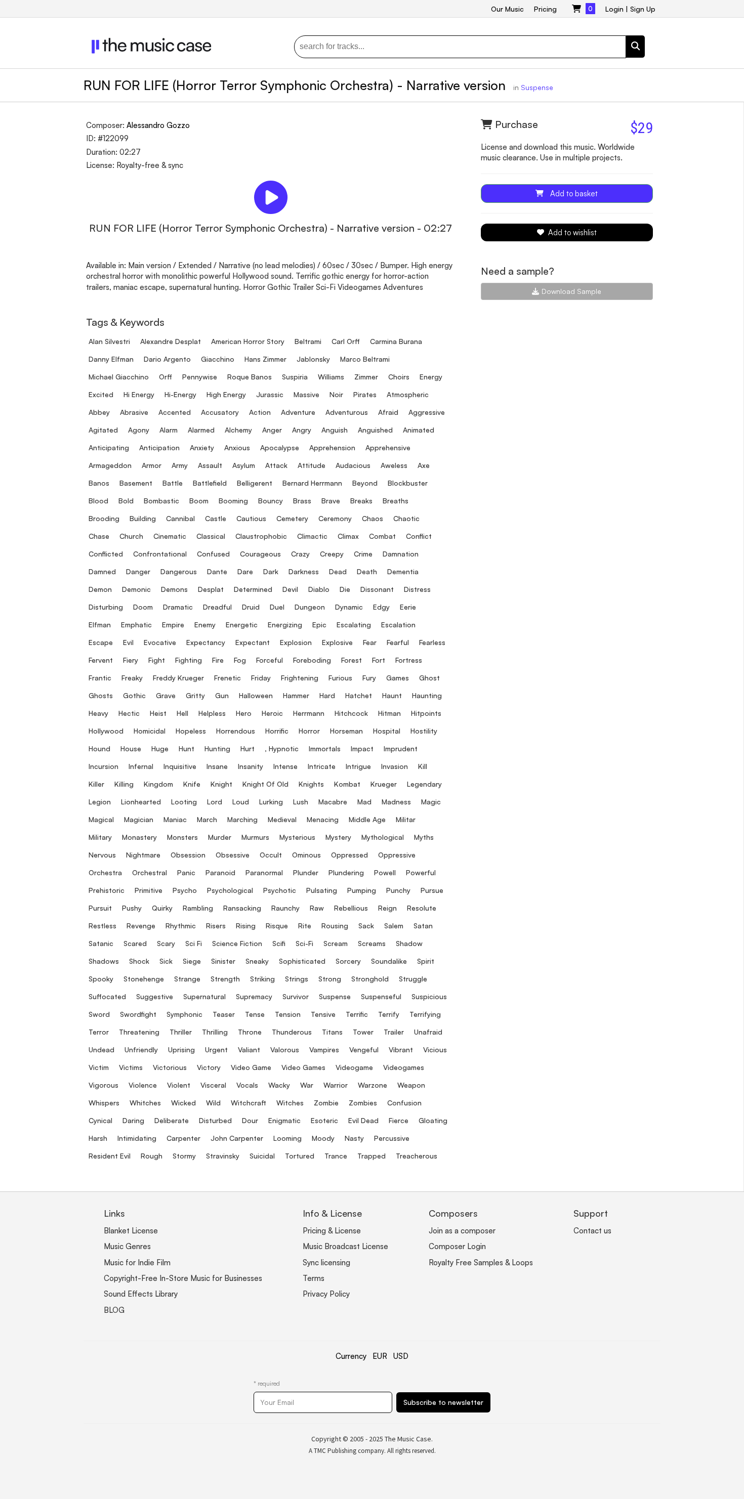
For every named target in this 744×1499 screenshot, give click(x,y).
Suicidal (262, 1155)
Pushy (132, 908)
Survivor (295, 996)
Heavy (98, 713)
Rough (151, 1155)
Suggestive (154, 996)
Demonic (136, 589)
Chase (99, 536)
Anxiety (202, 447)
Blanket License (131, 1230)
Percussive (391, 1138)
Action (260, 412)
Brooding (104, 518)
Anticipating (109, 447)
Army (180, 465)
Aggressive (426, 412)
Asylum (243, 465)
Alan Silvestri (109, 341)
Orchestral (149, 872)
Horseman (346, 730)
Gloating (433, 1120)
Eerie (408, 607)
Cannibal (180, 518)
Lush (300, 801)
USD (400, 1356)
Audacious (353, 465)
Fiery (130, 660)
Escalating (354, 624)
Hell (182, 713)
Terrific (357, 1014)
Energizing (285, 624)
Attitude (311, 465)
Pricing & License (332, 1230)
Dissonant (377, 589)
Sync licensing (326, 1262)
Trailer (394, 1031)
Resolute (421, 908)
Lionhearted (141, 801)
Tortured (299, 1155)
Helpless (212, 713)
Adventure (298, 412)
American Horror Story (247, 341)
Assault (210, 465)
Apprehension (332, 447)
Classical (210, 536)
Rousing (334, 925)
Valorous (284, 1049)
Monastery (139, 837)
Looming (287, 1138)
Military (100, 837)
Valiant (249, 1049)
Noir (336, 394)
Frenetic (227, 677)
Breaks (361, 500)
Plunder (305, 872)
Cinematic (169, 536)
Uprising (181, 1049)
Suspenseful (381, 996)
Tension (288, 1014)
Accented (174, 412)
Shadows (104, 961)
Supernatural (204, 996)
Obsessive (233, 854)
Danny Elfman (111, 359)
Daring (133, 1120)
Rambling (198, 908)
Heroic (272, 713)
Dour (250, 1120)
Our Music (507, 9)
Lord (214, 801)
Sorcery (348, 961)
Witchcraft (248, 1102)
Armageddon (110, 465)
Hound (99, 748)
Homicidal (150, 730)
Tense (255, 1014)
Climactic (312, 536)
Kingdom (158, 784)
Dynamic (349, 607)
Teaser (224, 1014)
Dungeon (310, 607)
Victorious (170, 1067)
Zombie (326, 1102)
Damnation (401, 553)
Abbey (99, 412)
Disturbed (215, 1120)
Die (345, 589)
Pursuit (100, 908)
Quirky (162, 908)
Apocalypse (279, 447)
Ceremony (335, 518)
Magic (431, 801)
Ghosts (101, 695)
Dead (338, 571)
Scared (135, 943)
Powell (385, 872)
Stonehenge (143, 978)
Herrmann (308, 713)
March (207, 819)
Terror (99, 1031)
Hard (327, 695)
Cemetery (292, 518)
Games (397, 677)
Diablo (318, 589)
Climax (348, 536)
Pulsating (321, 890)
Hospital (386, 730)
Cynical (100, 1120)
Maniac (175, 819)
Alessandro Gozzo (158, 125)
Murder (219, 837)
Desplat (211, 589)
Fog (240, 660)
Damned (102, 571)
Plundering (346, 872)
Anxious (237, 447)
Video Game (251, 1067)
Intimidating (136, 1138)
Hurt (247, 748)
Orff (165, 376)
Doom (143, 607)
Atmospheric (408, 394)
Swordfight (138, 1014)
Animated (418, 429)
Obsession (188, 854)
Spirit (425, 961)
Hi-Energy (180, 394)
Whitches (145, 1102)
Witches (290, 1102)
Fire (218, 660)
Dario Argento (167, 359)
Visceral (213, 1085)
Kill (422, 766)
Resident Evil (110, 1155)
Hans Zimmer (265, 359)
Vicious (435, 1049)
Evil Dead (363, 1120)
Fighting (188, 660)
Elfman (100, 624)
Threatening (139, 1031)
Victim (99, 1067)
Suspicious (429, 996)
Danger (138, 571)
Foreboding (312, 660)
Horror (309, 730)
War (306, 1085)
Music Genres (127, 1246)
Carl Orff (346, 341)
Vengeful (364, 1049)
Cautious (251, 518)
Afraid (388, 412)
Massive (306, 394)
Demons (174, 589)
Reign (387, 908)
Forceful (269, 660)
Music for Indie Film (137, 1262)
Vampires (324, 1049)
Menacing (323, 819)
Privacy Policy (326, 1294)
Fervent (101, 660)
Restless (102, 925)
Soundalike (389, 961)
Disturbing (106, 607)
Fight (156, 660)
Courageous (260, 553)
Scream (335, 943)
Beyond (365, 483)
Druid (251, 607)
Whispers (104, 1102)
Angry (301, 429)
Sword (99, 1014)
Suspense (537, 87)
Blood (98, 500)
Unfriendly (141, 1049)
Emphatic (136, 624)
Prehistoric (107, 890)
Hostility (423, 730)
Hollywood (106, 730)
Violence (143, 1085)
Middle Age (367, 819)
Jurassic (269, 394)
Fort (378, 660)
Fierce (398, 1120)
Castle (215, 518)
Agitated (103, 429)
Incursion (103, 766)
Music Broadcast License (345, 1246)
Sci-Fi (304, 943)
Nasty (354, 1138)
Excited (101, 394)
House (130, 748)
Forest (351, 660)
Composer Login (457, 1246)
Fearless (432, 642)
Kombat (347, 784)
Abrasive (134, 412)
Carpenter (183, 1138)
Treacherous (416, 1155)
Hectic (129, 713)
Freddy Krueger (178, 677)
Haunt (392, 695)
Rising (246, 925)
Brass (302, 500)
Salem (393, 925)
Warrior (335, 1085)
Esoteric (324, 1120)
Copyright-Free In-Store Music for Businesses (183, 1278)
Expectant (252, 642)
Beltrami (308, 341)
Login (614, 9)
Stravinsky (222, 1155)
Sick (166, 961)
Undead (101, 1049)
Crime (363, 553)
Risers (216, 925)
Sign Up (642, 9)
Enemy (205, 624)
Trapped (371, 1155)
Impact (362, 748)
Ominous (306, 854)
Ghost (429, 677)
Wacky (279, 1085)
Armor (151, 465)
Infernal (141, 766)
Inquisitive (179, 766)
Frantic (100, 677)
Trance (335, 1155)
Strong (329, 978)
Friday (261, 677)
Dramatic (178, 607)
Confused (213, 553)
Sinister (223, 961)
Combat (382, 536)
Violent (178, 1085)
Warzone (372, 1085)
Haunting (427, 695)
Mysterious (297, 837)
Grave (166, 695)
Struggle (413, 978)
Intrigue (358, 766)
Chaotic (406, 518)
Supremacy (254, 996)
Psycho (185, 890)
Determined (253, 589)
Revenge (141, 925)
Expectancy (205, 642)
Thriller (181, 1031)
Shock (139, 961)
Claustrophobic (261, 536)
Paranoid (220, 872)
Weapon (411, 1085)
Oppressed (349, 854)
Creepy (332, 553)
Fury (369, 677)
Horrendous (235, 730)
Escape (101, 642)
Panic (186, 872)
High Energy (226, 394)
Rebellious (351, 908)
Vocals (247, 1085)
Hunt (186, 748)
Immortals (325, 748)
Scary (166, 943)
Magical (101, 819)
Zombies (363, 1102)
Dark (270, 571)
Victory (209, 1067)
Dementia (403, 571)
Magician (138, 819)
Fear (370, 642)
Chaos (372, 518)
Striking (262, 978)
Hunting (217, 748)
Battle (172, 483)
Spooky (101, 978)
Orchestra (105, 872)
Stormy (184, 1155)
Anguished (375, 429)
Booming (233, 500)
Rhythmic (181, 925)
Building (143, 518)
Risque (277, 925)
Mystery (338, 837)
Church (131, 536)
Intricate (322, 766)
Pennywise (199, 376)
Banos (99, 483)
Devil (290, 589)
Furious (340, 677)
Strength (225, 978)
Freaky (132, 677)
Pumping (361, 890)
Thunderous (292, 1031)
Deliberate (171, 1120)
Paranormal (264, 872)
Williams (331, 376)
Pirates (365, 394)
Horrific (276, 730)
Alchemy (238, 429)
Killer (96, 784)
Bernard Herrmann (312, 483)
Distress (417, 589)
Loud (240, 801)
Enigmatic (284, 1120)
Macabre (332, 801)
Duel (277, 607)
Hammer (296, 695)
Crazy (300, 553)
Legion (100, 801)
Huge (160, 748)
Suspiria (295, 376)
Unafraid (428, 1031)
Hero (244, 713)
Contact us (592, 1230)
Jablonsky (313, 359)
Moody (323, 1138)
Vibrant (401, 1049)
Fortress (408, 660)
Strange (187, 978)
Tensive (323, 1014)
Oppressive (397, 854)
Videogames (403, 1067)
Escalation (398, 624)
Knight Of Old (265, 784)
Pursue (432, 890)
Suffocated (107, 996)
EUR (380, 1356)
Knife (191, 784)
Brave (330, 500)
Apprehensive (387, 447)
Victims (131, 1067)
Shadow (409, 943)
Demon (100, 589)
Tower (363, 1031)
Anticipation (159, 447)
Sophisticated (302, 961)
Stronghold (370, 978)
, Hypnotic (282, 748)
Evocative (160, 642)
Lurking (271, 801)
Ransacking (242, 908)
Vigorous (103, 1085)
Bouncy (270, 500)
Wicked (183, 1102)
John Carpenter (237, 1138)
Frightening (299, 677)
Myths (424, 837)
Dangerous (178, 571)
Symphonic (184, 1014)
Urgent (216, 1049)
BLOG (114, 1310)
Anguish (334, 429)
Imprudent (401, 748)
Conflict (419, 536)
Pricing (545, 9)
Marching (242, 819)
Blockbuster (408, 483)
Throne (250, 1031)
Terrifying (425, 1014)
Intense (285, 766)
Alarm (168, 429)
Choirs (398, 376)
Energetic (242, 624)
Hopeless (191, 730)
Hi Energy (138, 394)
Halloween (256, 695)
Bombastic (161, 500)
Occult (271, 854)
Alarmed (201, 429)
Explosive (337, 642)
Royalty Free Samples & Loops (481, 1262)
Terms (313, 1278)
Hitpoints (426, 713)
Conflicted (106, 553)
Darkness (303, 571)
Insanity (250, 766)
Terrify (388, 1014)
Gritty (195, 695)
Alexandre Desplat (170, 341)
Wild (213, 1102)
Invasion (394, 766)
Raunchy (285, 908)
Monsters (182, 837)
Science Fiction (237, 943)
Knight (221, 784)
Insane (217, 766)
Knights (311, 784)
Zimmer (366, 376)
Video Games (303, 1067)
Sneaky (257, 961)
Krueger (383, 784)
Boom (199, 500)
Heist (158, 713)
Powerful (421, 872)
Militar (406, 819)
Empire (173, 624)
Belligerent (254, 483)
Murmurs (255, 837)
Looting (184, 801)
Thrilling (215, 1031)
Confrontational (160, 553)
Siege (192, 961)
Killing (124, 784)
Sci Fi (193, 943)
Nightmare (143, 854)
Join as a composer (462, 1230)
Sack (366, 925)
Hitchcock (351, 713)
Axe (424, 465)
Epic (319, 624)
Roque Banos (249, 376)
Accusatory (220, 412)
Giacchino (217, 359)
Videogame (354, 1067)
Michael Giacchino (119, 376)
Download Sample (571, 291)
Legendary (424, 784)
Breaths (395, 500)
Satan (423, 925)
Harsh (98, 1138)
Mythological (382, 837)
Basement (135, 483)
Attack (276, 465)
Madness (396, 801)
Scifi (278, 943)
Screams (372, 943)
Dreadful (217, 607)
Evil (128, 642)
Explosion (296, 642)
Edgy (381, 607)
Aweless (394, 465)
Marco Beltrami (365, 359)
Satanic (101, 943)
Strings (296, 978)
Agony (138, 429)
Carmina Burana (396, 341)
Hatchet (358, 695)
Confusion (404, 1102)
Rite (304, 925)
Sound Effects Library (141, 1294)
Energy (431, 376)
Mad (364, 801)
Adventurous (346, 412)
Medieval (282, 819)
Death (367, 571)
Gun (222, 695)
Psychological (230, 890)
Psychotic (279, 890)
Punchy (398, 890)
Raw (317, 908)
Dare (245, 571)
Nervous (102, 854)
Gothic (134, 695)
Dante (217, 571)
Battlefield (210, 483)
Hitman (389, 713)
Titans (332, 1031)
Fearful (398, 642)
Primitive (148, 890)
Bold (126, 500)
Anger (272, 429)
